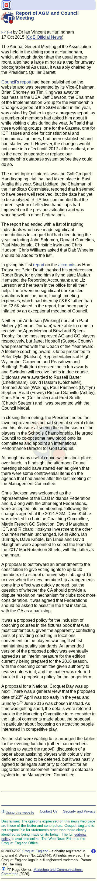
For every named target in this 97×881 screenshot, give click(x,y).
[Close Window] (6, 5)
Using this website (20, 812)
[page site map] (9, 870)
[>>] (9, 32)
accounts (66, 265)
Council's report (16, 82)
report (38, 265)
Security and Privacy (79, 811)
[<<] (3, 32)
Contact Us (48, 811)
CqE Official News (44, 37)
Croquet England (35, 851)
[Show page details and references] (3, 870)
